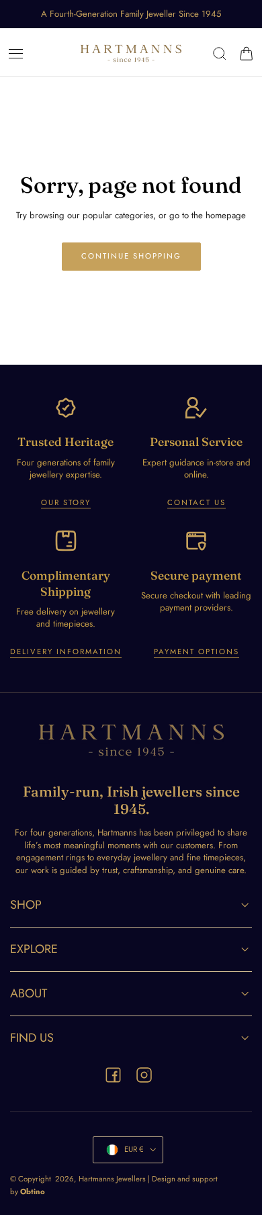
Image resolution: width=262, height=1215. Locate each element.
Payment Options (196, 651)
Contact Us (196, 502)
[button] (16, 54)
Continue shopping (131, 256)
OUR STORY (66, 502)
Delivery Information (66, 651)
